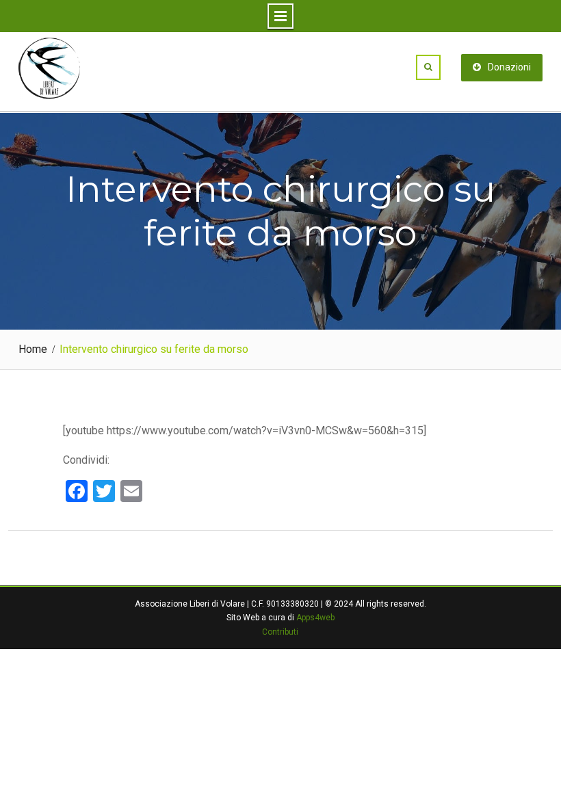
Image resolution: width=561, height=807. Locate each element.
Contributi (280, 632)
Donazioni (509, 67)
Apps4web (315, 617)
